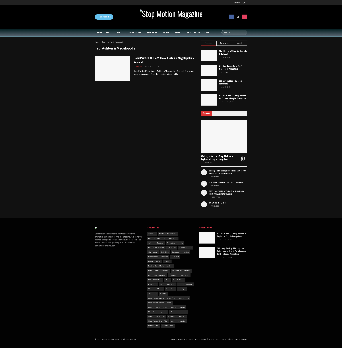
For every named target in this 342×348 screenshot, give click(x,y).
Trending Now (168, 326)
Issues (120, 32)
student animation (178, 321)
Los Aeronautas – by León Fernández (230, 82)
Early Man (165, 252)
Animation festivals (175, 243)
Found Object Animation (158, 270)
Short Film (170, 289)
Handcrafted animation (181, 270)
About (166, 32)
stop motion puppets (177, 316)
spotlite (163, 293)
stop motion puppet (156, 316)
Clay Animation (185, 247)
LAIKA (167, 280)
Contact (244, 339)
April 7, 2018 (150, 66)
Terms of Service (207, 339)
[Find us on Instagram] (244, 17)
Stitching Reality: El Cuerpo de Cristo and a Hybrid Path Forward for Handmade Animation (227, 172)
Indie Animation (155, 280)
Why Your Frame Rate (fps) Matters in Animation (230, 67)
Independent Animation (179, 275)
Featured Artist (154, 261)
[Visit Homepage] (171, 16)
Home (99, 32)
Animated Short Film (156, 238)
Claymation (152, 252)
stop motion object (178, 312)
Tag (103, 42)
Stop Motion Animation (157, 307)
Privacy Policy (193, 32)
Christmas (172, 247)
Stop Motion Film (178, 307)
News (108, 32)
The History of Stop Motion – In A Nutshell (233, 52)
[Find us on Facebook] (231, 17)
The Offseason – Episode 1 (218, 202)
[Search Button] (244, 32)
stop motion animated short (159, 303)
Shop (206, 32)
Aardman (152, 234)
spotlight (181, 289)
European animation (180, 252)
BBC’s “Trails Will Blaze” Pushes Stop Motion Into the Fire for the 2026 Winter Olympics (226, 192)
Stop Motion (184, 298)
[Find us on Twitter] (238, 17)
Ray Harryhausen (185, 284)
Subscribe (237, 2)
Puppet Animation (167, 284)
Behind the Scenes (156, 247)
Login (244, 2)
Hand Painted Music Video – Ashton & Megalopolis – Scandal (164, 60)
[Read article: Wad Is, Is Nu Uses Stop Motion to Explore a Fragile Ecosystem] (224, 136)
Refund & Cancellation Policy (227, 339)
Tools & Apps (135, 32)
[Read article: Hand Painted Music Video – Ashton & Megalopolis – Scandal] (112, 68)
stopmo (139, 66)
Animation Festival (156, 243)
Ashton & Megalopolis (116, 42)
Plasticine (152, 284)
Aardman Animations (167, 234)
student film (153, 326)
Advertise (181, 339)
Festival (167, 261)
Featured (175, 257)
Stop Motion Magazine (157, 312)
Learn (177, 32)
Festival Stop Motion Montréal (160, 266)
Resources (152, 32)
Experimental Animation (158, 257)
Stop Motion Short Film (157, 321)
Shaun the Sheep (155, 289)
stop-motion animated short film (161, 298)
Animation (173, 238)
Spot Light (152, 293)
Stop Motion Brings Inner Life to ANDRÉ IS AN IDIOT (226, 182)
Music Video (178, 280)
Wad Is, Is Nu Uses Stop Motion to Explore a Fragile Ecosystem (232, 97)
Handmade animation (157, 275)
